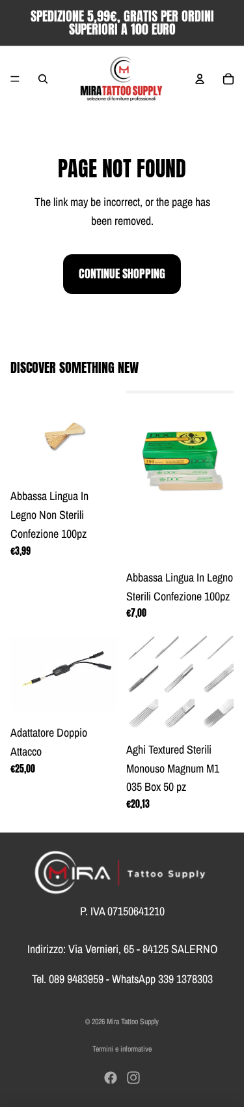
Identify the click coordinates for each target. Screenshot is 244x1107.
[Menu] (15, 79)
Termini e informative (122, 1049)
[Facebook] (110, 1077)
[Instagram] (133, 1077)
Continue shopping (122, 273)
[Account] (199, 79)
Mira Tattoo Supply (133, 1021)
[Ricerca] (43, 79)
